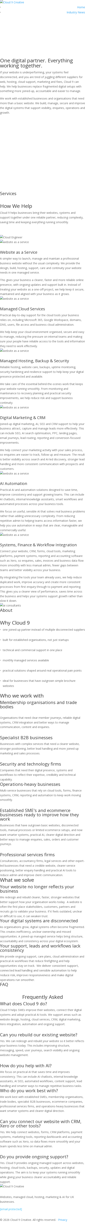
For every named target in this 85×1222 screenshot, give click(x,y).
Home (81, 7)
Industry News (76, 12)
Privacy (62, 1220)
